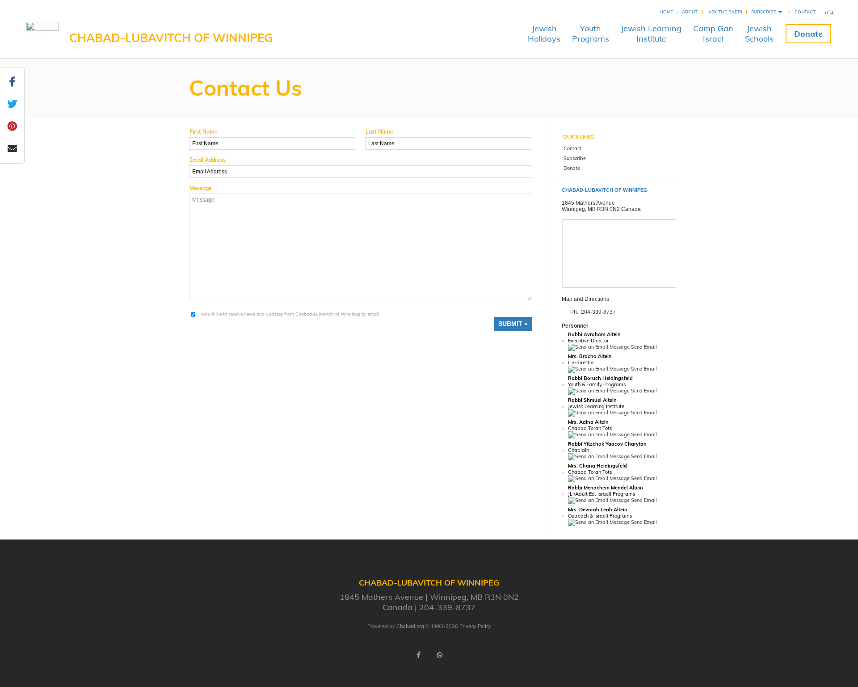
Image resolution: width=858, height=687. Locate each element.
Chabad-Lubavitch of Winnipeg (171, 37)
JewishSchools (759, 33)
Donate (808, 34)
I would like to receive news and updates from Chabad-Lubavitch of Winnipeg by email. (288, 314)
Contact (805, 12)
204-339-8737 (598, 312)
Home (666, 12)
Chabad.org (410, 626)
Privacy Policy (475, 626)
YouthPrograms (590, 33)
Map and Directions (585, 299)
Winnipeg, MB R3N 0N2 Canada (601, 209)
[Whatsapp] (439, 654)
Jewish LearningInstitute (651, 33)
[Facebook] (418, 654)
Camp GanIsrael (713, 33)
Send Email (643, 347)
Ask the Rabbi (725, 12)
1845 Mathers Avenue (588, 203)
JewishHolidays (544, 33)
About (690, 12)
